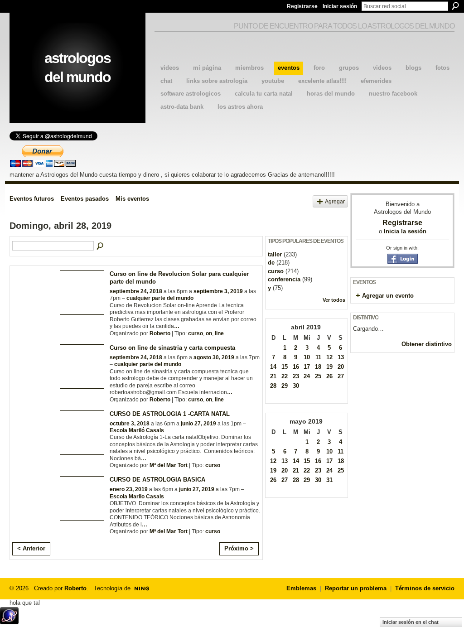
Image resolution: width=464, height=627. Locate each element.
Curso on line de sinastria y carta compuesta (172, 347)
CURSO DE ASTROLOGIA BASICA (157, 479)
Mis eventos (132, 198)
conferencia (284, 279)
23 (296, 376)
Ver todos (334, 300)
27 (341, 376)
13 (341, 357)
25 (318, 376)
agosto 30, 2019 (213, 357)
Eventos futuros (32, 198)
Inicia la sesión (405, 231)
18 (318, 366)
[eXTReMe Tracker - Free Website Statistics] (9, 622)
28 (273, 385)
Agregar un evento (388, 295)
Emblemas (301, 588)
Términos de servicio (424, 588)
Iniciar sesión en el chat (410, 622)
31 (329, 480)
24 (307, 376)
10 (307, 357)
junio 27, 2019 (198, 423)
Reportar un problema (356, 588)
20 (341, 366)
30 (296, 385)
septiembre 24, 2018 (136, 291)
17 (307, 366)
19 (329, 366)
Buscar (455, 6)
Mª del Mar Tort (169, 465)
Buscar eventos (101, 246)
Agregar (335, 201)
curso (195, 333)
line (219, 333)
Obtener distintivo (426, 344)
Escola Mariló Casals (137, 430)
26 (329, 376)
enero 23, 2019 (129, 489)
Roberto (160, 333)
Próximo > (239, 548)
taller (275, 254)
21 (273, 376)
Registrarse (302, 6)
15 (284, 366)
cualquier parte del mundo (159, 298)
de (271, 262)
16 (296, 366)
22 (284, 376)
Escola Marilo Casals (137, 496)
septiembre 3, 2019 (218, 291)
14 (273, 366)
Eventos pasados (85, 198)
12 (329, 357)
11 (318, 357)
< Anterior (31, 548)
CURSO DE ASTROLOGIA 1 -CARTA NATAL (170, 413)
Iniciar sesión (340, 6)
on (209, 333)
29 (284, 385)
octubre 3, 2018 (130, 423)
